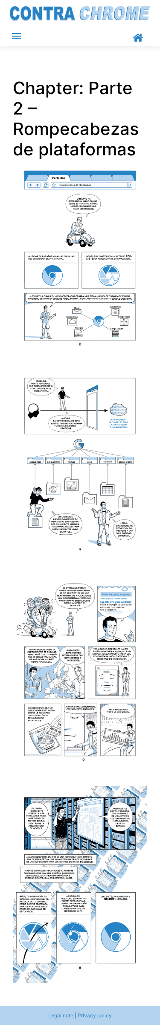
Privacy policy (95, 1015)
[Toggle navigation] (16, 36)
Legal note (60, 1015)
